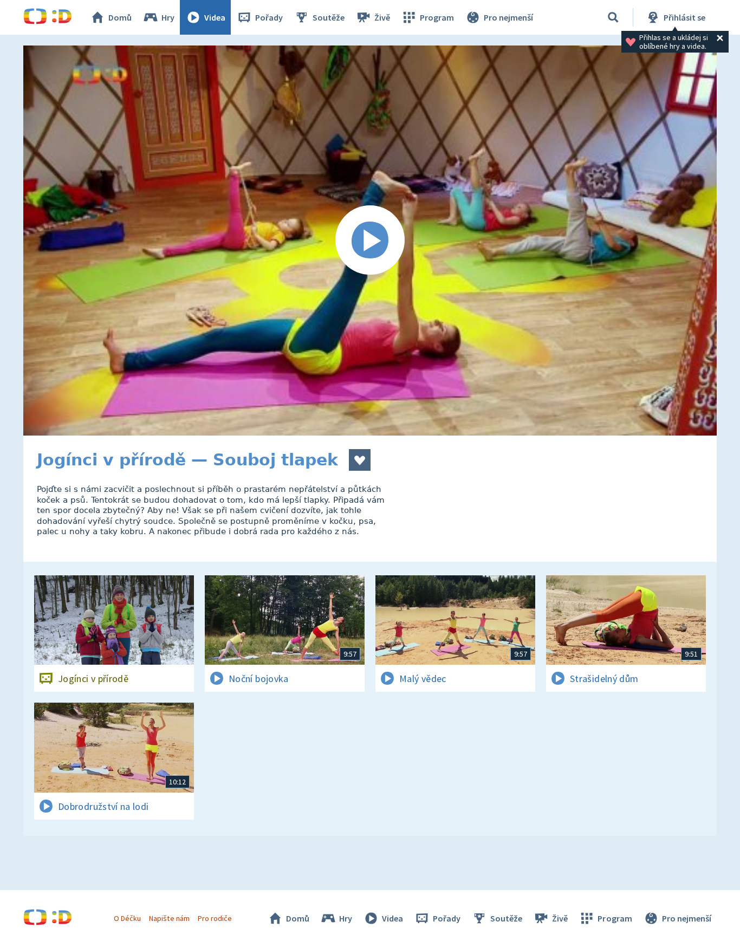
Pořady (269, 17)
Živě (382, 17)
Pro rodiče (215, 918)
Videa (214, 17)
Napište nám (169, 918)
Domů (120, 17)
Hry (167, 17)
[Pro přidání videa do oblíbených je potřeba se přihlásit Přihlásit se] (360, 460)
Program (437, 17)
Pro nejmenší (508, 17)
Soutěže (329, 17)
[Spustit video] (370, 241)
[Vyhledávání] (613, 17)
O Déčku (127, 918)
